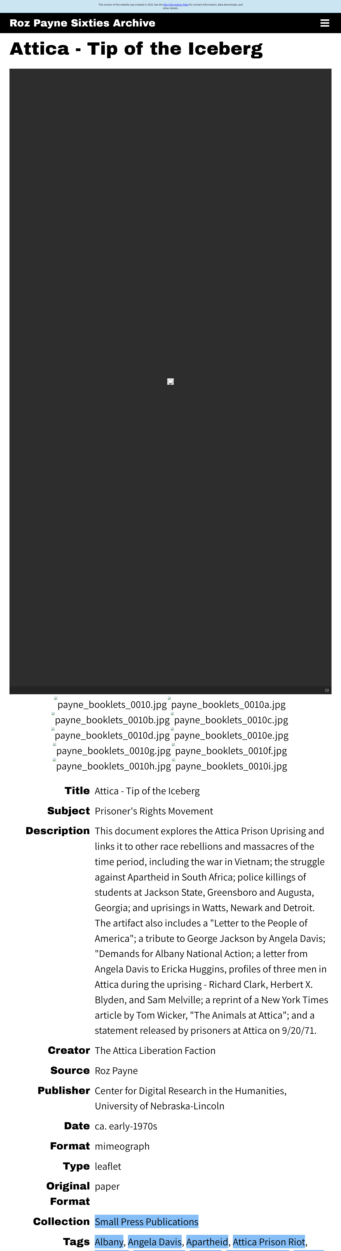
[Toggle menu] (325, 23)
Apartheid (207, 1241)
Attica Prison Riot (269, 1241)
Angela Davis (155, 1241)
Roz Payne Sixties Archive (82, 23)
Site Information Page (176, 4)
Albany (109, 1241)
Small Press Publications (147, 1221)
